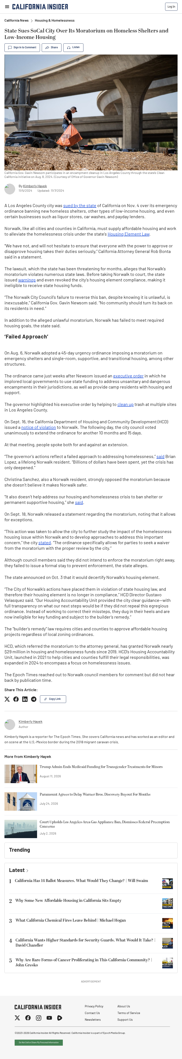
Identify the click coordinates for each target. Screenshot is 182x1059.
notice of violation (38, 428)
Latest (17, 870)
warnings (27, 280)
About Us (123, 1006)
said (160, 457)
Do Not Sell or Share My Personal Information (39, 1043)
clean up (125, 405)
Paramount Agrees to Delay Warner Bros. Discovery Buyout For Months (95, 794)
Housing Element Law (128, 234)
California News (16, 20)
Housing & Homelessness (55, 20)
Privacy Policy (94, 1006)
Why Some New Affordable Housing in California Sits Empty (68, 901)
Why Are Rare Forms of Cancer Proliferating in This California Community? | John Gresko (84, 962)
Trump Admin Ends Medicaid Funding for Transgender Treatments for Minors (101, 767)
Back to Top (165, 1050)
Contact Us (92, 1013)
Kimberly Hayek (35, 186)
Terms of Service (128, 1013)
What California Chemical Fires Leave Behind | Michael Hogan (71, 920)
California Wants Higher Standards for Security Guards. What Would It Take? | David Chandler (86, 942)
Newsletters (93, 1020)
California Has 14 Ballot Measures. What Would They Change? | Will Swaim (81, 881)
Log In (171, 6)
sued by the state (79, 206)
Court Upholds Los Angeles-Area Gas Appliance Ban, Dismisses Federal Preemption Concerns (105, 824)
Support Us (125, 1020)
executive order (128, 376)
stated (44, 543)
